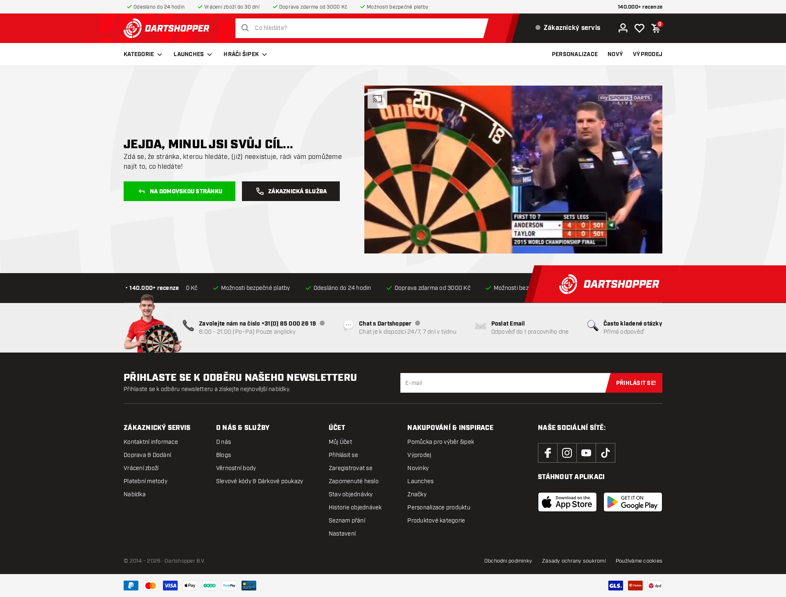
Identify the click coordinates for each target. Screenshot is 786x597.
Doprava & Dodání (147, 455)
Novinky (418, 468)
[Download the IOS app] (567, 502)
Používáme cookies (639, 561)
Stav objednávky (351, 494)
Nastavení (342, 533)
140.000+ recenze (640, 7)
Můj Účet (340, 442)
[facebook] (548, 453)
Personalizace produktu (438, 507)
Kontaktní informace (151, 442)
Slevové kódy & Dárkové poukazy (259, 481)
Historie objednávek (355, 507)
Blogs (223, 455)
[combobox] (364, 28)
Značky (417, 494)
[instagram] (567, 453)
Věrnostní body (236, 468)
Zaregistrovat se (351, 468)
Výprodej (419, 455)
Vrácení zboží (141, 468)
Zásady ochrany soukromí (574, 561)
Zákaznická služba (297, 191)
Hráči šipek (241, 54)
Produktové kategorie (436, 520)
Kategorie (139, 54)
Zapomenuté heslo (354, 481)
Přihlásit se (343, 455)
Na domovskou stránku (186, 191)
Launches (189, 54)
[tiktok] (605, 453)
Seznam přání (347, 520)
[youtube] (586, 453)
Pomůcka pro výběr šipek (440, 442)
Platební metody (145, 481)
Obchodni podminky (508, 561)
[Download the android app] (632, 502)
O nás (223, 442)
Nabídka (135, 494)
